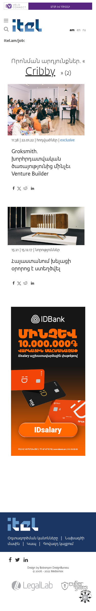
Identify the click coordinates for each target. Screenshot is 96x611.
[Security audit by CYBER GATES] (74, 586)
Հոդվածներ (47, 140)
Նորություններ (47, 250)
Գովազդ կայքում (58, 544)
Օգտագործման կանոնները (33, 538)
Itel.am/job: (14, 41)
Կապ (32, 544)
